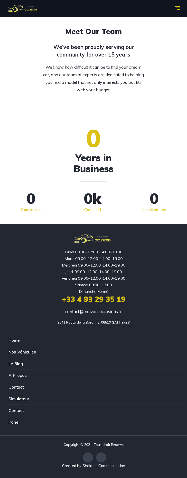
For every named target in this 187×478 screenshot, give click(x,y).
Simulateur (19, 398)
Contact (16, 387)
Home (14, 340)
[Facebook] (88, 457)
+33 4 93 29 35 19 (93, 299)
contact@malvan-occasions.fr (93, 311)
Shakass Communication (104, 465)
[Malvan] (23, 8)
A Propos (18, 375)
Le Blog (16, 363)
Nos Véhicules (22, 351)
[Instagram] (101, 457)
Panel (14, 422)
